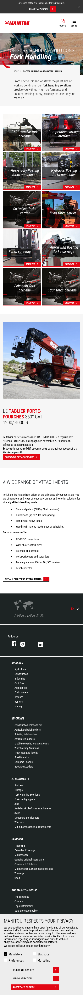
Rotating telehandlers (25, 734)
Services (17, 839)
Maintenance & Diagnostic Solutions (33, 868)
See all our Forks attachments (23, 579)
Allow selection (22, 978)
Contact (18, 901)
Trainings (19, 873)
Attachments (20, 779)
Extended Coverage (24, 850)
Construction (21, 674)
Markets (17, 663)
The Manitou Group (24, 890)
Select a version (38, 8)
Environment (21, 692)
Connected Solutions (25, 864)
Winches (19, 822)
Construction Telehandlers (28, 725)
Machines (18, 718)
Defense (18, 697)
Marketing (44, 960)
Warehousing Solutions (26, 748)
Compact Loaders (23, 761)
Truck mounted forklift (26, 752)
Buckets (18, 785)
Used (17, 878)
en (73, 609)
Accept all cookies (24, 987)
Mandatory (15, 954)
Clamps (18, 790)
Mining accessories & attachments (32, 826)
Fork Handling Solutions (27, 794)
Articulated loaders (24, 738)
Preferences (16, 960)
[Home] (17, 23)
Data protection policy (26, 910)
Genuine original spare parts (29, 859)
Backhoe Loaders (23, 766)
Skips (17, 813)
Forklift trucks (21, 757)
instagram (25, 643)
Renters (18, 701)
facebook (12, 643)
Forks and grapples (24, 799)
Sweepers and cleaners (26, 817)
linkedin (43, 643)
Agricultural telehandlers (27, 729)
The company (21, 896)
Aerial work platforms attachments (32, 808)
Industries (19, 678)
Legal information (23, 906)
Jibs (16, 803)
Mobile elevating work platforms (31, 743)
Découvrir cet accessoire (19, 457)
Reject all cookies (23, 970)
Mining (18, 706)
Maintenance (21, 854)
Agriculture (20, 669)
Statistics (43, 954)
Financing (19, 845)
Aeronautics (20, 687)
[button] (74, 22)
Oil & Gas (19, 683)
